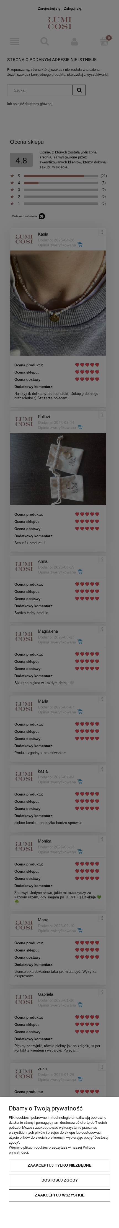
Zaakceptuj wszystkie (59, 1195)
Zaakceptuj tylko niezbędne (59, 1165)
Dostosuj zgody (60, 1180)
